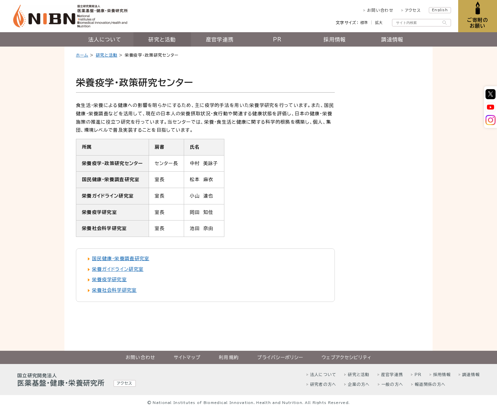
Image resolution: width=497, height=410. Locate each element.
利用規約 (229, 357)
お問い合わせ (380, 10)
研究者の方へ (323, 384)
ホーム (82, 55)
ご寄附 (477, 23)
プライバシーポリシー (280, 357)
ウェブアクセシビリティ (346, 357)
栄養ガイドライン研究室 (118, 269)
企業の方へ (359, 384)
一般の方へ (392, 384)
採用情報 (335, 39)
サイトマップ (187, 357)
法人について (104, 39)
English (440, 10)
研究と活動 (162, 39)
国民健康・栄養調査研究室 (120, 258)
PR (277, 39)
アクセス (413, 10)
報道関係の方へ (430, 384)
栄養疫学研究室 (109, 279)
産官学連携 (220, 39)
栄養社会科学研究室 (114, 290)
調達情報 (392, 39)
